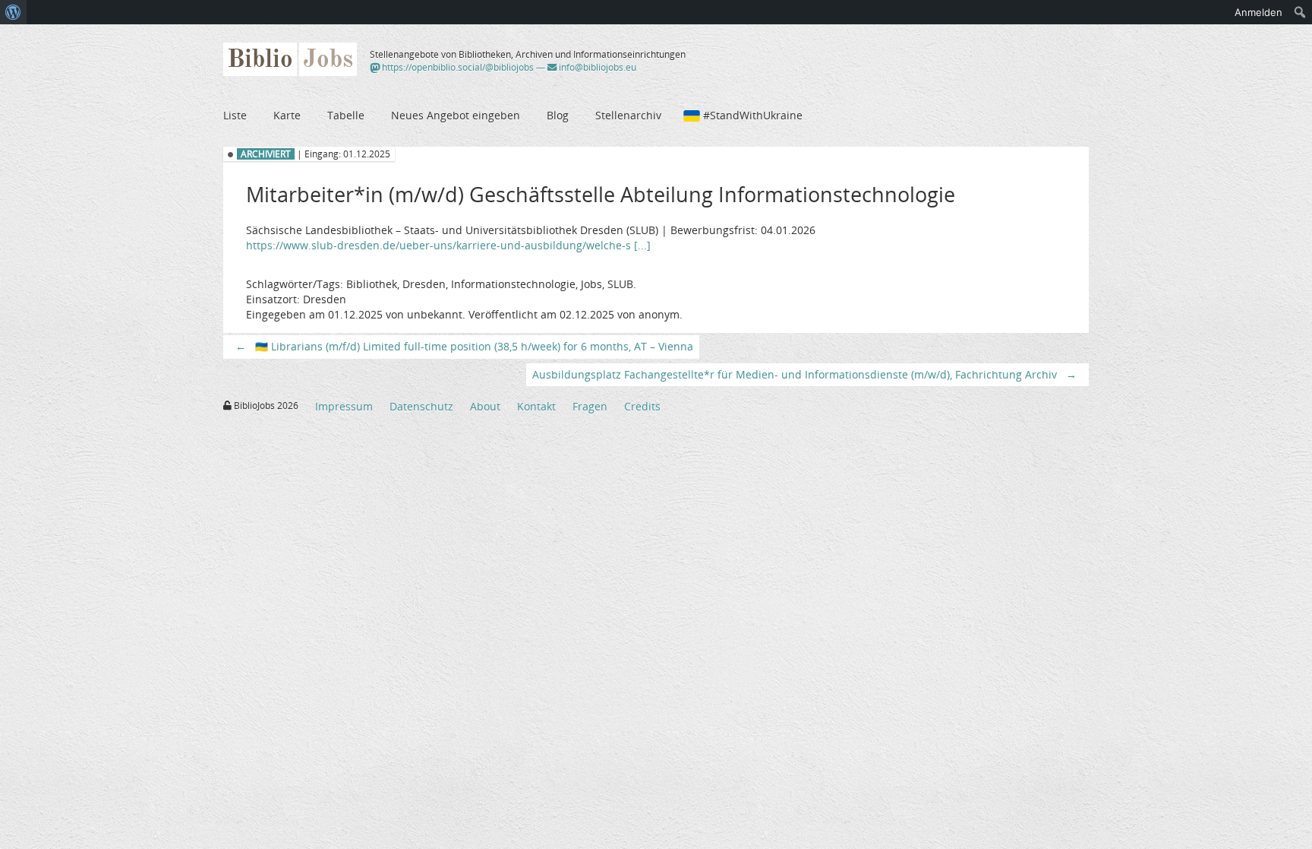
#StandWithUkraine (753, 115)
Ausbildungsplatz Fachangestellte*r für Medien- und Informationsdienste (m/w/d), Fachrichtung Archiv (804, 374)
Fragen (589, 406)
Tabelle (345, 115)
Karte (287, 115)
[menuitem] (13, 12)
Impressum (344, 406)
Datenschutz (421, 406)
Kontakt (536, 406)
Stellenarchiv (628, 115)
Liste (235, 115)
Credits (642, 406)
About (485, 406)
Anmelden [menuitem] (1258, 12)
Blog (558, 115)
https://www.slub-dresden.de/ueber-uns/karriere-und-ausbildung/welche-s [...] (448, 245)
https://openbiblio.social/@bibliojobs (457, 67)
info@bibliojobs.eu (596, 67)
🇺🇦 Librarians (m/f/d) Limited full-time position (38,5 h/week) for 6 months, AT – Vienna (464, 346)
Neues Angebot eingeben (455, 115)
